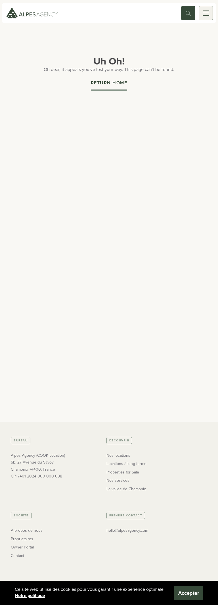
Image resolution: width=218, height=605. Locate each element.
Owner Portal (22, 547)
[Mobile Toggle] (206, 13)
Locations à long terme (126, 464)
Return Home (109, 83)
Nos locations (118, 455)
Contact (17, 556)
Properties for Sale (122, 472)
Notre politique (30, 595)
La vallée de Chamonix (126, 489)
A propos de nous (27, 530)
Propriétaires (22, 539)
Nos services (117, 480)
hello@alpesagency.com (127, 530)
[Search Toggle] (188, 13)
